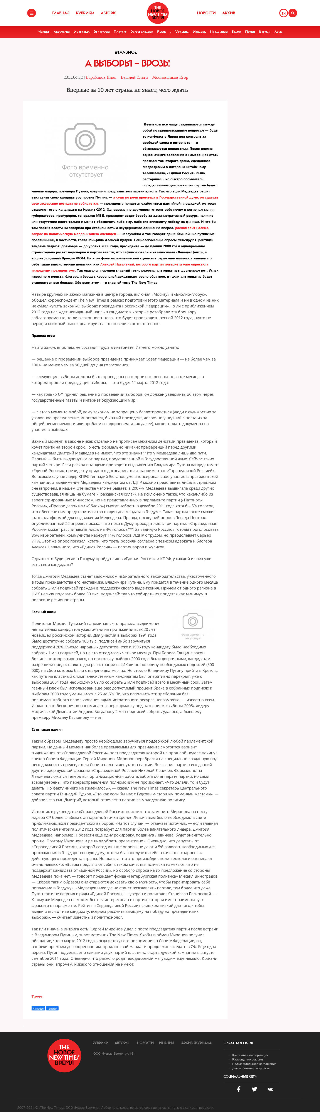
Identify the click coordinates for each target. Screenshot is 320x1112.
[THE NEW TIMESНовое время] (158, 13)
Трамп (236, 32)
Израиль (199, 32)
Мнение (43, 32)
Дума (278, 32)
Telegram (52, 1008)
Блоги (161, 32)
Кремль (264, 32)
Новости (206, 13)
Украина (182, 32)
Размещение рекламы (248, 1059)
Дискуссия (62, 32)
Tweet (37, 996)
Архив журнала (196, 1043)
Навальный (219, 32)
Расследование (141, 32)
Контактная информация (250, 1055)
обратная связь (238, 1043)
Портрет (120, 32)
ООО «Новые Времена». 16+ (114, 1053)
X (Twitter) (38, 1008)
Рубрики (85, 13)
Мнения (166, 1043)
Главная (60, 13)
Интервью (82, 32)
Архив (228, 13)
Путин (250, 32)
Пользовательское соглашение (254, 1063)
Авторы (108, 13)
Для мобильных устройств (250, 1068)
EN (283, 13)
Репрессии (102, 32)
